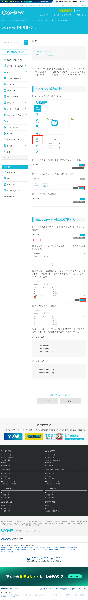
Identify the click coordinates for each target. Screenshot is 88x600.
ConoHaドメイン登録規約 (14, 521)
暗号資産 (82, 595)
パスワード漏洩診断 (40, 547)
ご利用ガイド (43, 15)
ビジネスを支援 (33, 595)
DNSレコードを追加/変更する (48, 55)
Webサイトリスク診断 (52, 547)
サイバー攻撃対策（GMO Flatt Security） (55, 550)
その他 (13, 596)
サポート (83, 5)
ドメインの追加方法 (45, 51)
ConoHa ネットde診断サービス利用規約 (65, 521)
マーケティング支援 (52, 595)
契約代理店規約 (27, 523)
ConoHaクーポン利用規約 (45, 521)
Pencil (64, 5)
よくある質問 (55, 15)
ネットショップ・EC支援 (21, 595)
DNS (49, 21)
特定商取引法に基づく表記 (40, 523)
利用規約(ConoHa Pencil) (14, 523)
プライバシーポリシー (8, 525)
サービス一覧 (73, 5)
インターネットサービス (7, 595)
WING (21, 5)
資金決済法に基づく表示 (55, 523)
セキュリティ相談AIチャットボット (68, 547)
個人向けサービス (5, 596)
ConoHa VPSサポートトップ (24, 21)
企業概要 (28, 525)
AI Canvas (57, 5)
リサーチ (61, 595)
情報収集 (68, 595)
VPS (26, 5)
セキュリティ (42, 595)
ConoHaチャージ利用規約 (30, 521)
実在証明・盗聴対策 (6, 550)
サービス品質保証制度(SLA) (70, 523)
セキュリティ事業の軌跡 (7, 552)
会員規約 (3, 521)
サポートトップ (7, 21)
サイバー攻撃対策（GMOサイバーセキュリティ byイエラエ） (28, 550)
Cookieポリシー (20, 525)
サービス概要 (35, 525)
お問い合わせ (81, 15)
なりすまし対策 (71, 550)
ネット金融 (74, 595)
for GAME (48, 5)
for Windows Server (36, 5)
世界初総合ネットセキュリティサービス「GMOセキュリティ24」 (17, 547)
